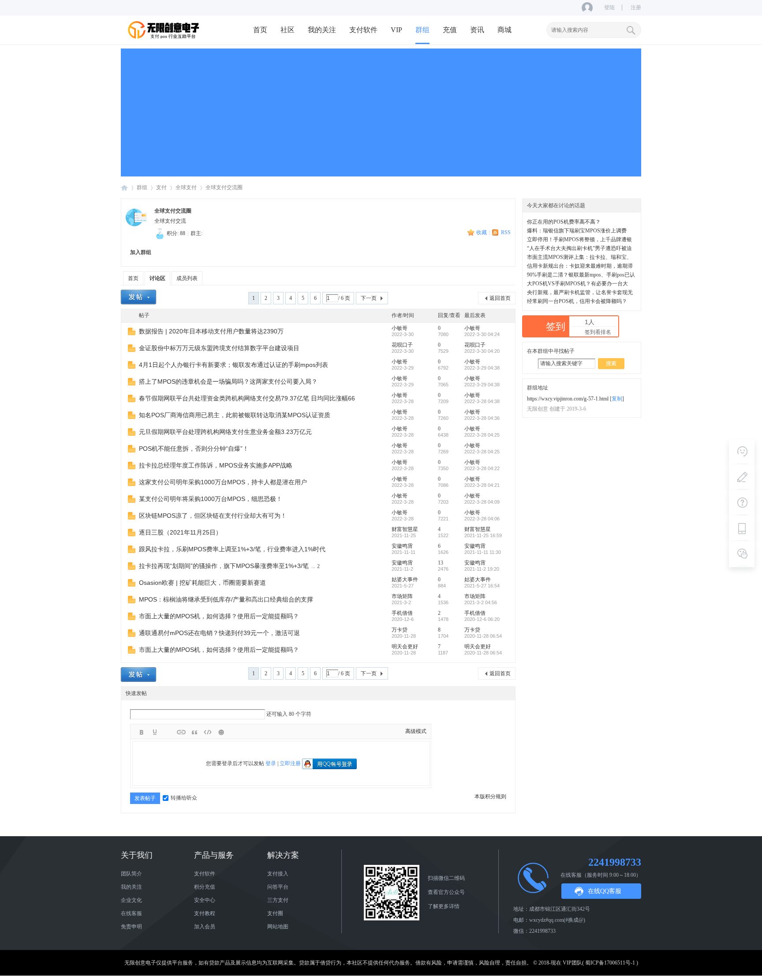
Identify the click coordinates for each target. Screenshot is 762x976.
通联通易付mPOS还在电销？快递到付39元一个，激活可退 (219, 632)
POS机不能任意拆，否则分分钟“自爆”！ (194, 448)
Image (168, 732)
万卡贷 (399, 630)
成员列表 (187, 278)
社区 (287, 30)
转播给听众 (184, 798)
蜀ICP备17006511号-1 (610, 963)
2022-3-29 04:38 (482, 367)
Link (181, 732)
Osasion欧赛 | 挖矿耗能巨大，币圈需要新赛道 (202, 582)
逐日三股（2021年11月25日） (180, 532)
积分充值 (204, 887)
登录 (270, 763)
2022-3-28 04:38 (482, 401)
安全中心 (204, 900)
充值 (450, 30)
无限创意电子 (124, 187)
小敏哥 (399, 328)
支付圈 (275, 913)
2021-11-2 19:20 (481, 569)
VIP (396, 30)
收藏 (481, 232)
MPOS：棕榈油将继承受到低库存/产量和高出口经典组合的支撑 (226, 599)
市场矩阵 (402, 596)
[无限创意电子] (165, 37)
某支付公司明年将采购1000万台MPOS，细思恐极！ (210, 498)
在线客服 (131, 913)
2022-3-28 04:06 (482, 518)
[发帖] (138, 297)
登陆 (609, 7)
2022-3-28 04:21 (482, 485)
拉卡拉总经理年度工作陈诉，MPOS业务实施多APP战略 (215, 465)
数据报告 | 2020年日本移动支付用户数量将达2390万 (211, 331)
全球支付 (186, 187)
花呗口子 (402, 345)
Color (154, 732)
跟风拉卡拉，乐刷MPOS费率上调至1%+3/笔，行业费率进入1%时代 (232, 549)
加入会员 (204, 927)
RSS (506, 232)
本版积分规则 (490, 796)
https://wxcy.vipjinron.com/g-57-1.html (568, 399)
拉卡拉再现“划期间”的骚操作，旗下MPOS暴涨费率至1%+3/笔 (224, 565)
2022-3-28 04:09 (482, 502)
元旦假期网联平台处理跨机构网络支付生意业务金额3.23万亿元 (225, 431)
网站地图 (277, 927)
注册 (636, 7)
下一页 (369, 298)
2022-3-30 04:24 (482, 334)
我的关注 (322, 30)
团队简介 (131, 874)
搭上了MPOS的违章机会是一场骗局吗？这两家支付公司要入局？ (228, 381)
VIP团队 (572, 963)
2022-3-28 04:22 (482, 468)
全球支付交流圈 (224, 187)
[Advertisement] (381, 110)
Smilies (221, 732)
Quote (194, 732)
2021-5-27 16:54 (482, 585)
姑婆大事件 (405, 579)
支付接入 (277, 874)
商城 (504, 30)
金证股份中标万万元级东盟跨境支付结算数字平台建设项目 (219, 348)
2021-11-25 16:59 (483, 535)
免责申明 (131, 927)
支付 (161, 187)
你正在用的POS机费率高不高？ (564, 222)
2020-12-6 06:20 (482, 619)
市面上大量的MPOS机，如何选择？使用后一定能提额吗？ (219, 616)
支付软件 (363, 30)
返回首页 (500, 298)
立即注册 (290, 763)
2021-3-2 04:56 (480, 602)
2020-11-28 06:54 (483, 636)
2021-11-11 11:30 (482, 552)
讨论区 (157, 278)
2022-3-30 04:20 (482, 351)
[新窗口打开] (131, 333)
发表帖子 (145, 798)
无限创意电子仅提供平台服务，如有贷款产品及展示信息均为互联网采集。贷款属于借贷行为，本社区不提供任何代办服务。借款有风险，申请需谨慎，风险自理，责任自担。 (328, 963)
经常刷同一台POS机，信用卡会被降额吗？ (577, 301)
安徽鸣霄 (402, 546)
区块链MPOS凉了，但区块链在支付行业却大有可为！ (213, 515)
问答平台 (277, 887)
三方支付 (277, 900)
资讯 (477, 30)
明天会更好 (405, 646)
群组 (422, 30)
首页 (260, 30)
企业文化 (131, 900)
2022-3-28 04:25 (482, 435)
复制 (617, 399)
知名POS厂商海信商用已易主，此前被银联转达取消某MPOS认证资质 (234, 415)
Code (207, 732)
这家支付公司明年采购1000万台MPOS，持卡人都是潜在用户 (223, 482)
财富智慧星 (405, 529)
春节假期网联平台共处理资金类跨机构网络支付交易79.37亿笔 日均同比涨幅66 (247, 398)
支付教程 (204, 913)
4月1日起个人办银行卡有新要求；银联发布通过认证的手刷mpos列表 (233, 364)
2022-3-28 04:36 (482, 418)
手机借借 (402, 613)
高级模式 (415, 731)
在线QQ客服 (604, 891)
